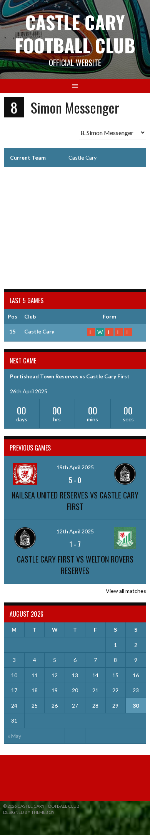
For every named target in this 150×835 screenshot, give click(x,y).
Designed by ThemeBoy (29, 812)
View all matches (126, 590)
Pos (12, 316)
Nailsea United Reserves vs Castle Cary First (75, 500)
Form (109, 316)
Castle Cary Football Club (75, 33)
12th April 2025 (75, 531)
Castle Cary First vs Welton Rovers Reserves (75, 564)
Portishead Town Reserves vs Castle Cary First (70, 376)
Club (30, 316)
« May (14, 736)
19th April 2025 (75, 467)
